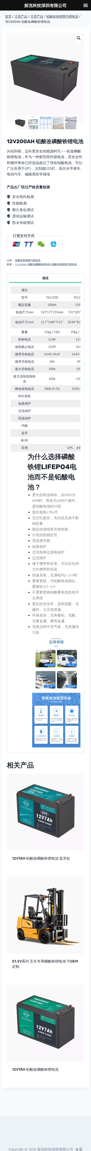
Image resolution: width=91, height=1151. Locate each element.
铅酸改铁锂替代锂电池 (27, 260)
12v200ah (20, 264)
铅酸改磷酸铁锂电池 (39, 264)
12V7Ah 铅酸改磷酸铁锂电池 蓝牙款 (41, 858)
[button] (79, 38)
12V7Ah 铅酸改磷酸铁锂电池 (35, 1069)
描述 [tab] (45, 278)
